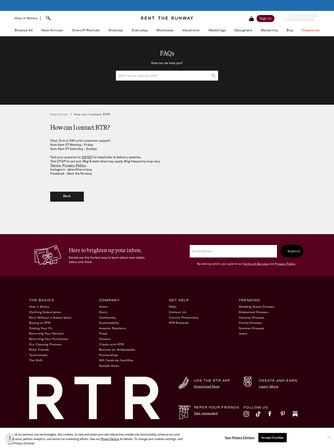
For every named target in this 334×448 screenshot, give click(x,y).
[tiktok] (262, 415)
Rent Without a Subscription (50, 317)
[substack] (299, 415)
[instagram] (250, 415)
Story (103, 312)
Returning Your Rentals (46, 333)
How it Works (26, 18)
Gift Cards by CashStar (116, 360)
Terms (55, 165)
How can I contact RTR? (92, 114)
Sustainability (109, 322)
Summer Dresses (251, 328)
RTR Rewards (179, 322)
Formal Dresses (250, 322)
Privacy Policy (74, 165)
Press (103, 333)
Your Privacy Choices (239, 437)
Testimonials (38, 355)
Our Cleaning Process (45, 344)
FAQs (173, 306)
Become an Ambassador (117, 349)
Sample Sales (109, 365)
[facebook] (274, 415)
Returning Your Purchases (48, 339)
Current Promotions (183, 317)
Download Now (207, 386)
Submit (293, 251)
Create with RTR (111, 344)
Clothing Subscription (45, 312)
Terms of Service (255, 263)
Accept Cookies (272, 437)
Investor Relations (112, 328)
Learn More (268, 386)
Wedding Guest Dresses (257, 306)
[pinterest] (286, 415)
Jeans (243, 333)
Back (67, 196)
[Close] (329, 437)
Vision (103, 306)
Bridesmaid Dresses (253, 312)
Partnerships (108, 355)
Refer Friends (39, 349)
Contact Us (177, 312)
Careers (105, 339)
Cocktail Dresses (251, 317)
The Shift (36, 360)
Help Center (59, 114)
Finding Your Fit (40, 328)
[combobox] (88, 18)
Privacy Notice (109, 439)
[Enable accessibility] (10, 438)
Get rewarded (206, 413)
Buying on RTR (40, 322)
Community (107, 317)
